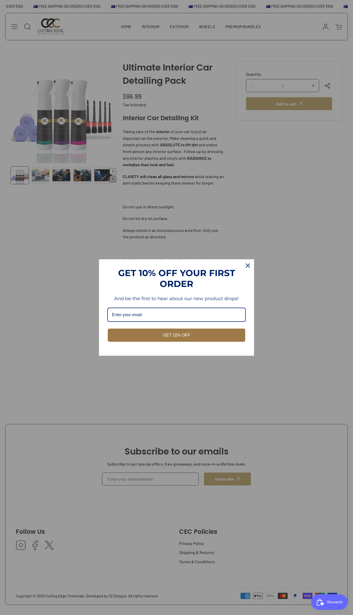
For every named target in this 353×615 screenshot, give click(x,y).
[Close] (248, 265)
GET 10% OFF (176, 335)
